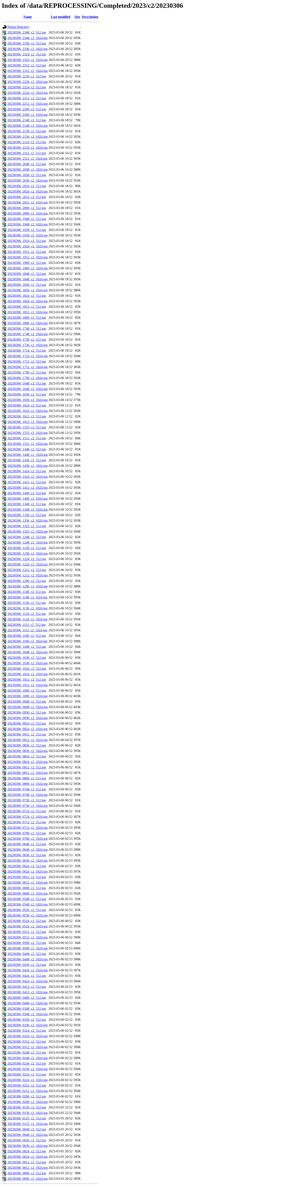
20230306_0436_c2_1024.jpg (27, 970)
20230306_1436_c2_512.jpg (26, 460)
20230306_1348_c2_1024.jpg (27, 509)
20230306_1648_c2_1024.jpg (27, 389)
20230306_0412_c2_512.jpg (26, 986)
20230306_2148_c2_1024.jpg (27, 125)
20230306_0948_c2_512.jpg (26, 701)
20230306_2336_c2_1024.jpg (27, 49)
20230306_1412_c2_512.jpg (26, 482)
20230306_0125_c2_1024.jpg (27, 1124)
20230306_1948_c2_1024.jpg (27, 224)
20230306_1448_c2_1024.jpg (27, 454)
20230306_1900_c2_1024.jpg (27, 268)
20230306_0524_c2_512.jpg (26, 921)
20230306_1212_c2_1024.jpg (27, 575)
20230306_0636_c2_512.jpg (26, 855)
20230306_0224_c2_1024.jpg (27, 1080)
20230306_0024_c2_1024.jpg (27, 1156)
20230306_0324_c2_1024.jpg (27, 1036)
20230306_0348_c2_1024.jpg (27, 1014)
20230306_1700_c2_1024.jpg (27, 378)
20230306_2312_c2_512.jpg (26, 65)
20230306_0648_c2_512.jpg (26, 844)
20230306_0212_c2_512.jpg (26, 1085)
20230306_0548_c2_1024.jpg (27, 904)
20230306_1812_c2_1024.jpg (27, 312)
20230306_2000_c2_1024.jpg (27, 213)
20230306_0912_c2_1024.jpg (27, 740)
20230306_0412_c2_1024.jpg (27, 992)
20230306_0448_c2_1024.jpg (27, 959)
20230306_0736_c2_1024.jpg (27, 805)
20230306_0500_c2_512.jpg (26, 943)
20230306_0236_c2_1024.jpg (27, 1069)
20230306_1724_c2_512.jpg (26, 350)
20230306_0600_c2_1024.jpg (27, 893)
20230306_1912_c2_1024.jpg (27, 257)
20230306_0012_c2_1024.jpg (27, 1167)
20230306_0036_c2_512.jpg (26, 1140)
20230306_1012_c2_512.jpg (26, 679)
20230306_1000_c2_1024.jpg (27, 696)
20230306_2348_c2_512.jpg (26, 32)
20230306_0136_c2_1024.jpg (27, 1113)
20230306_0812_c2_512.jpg (26, 767)
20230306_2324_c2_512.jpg (26, 54)
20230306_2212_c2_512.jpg (26, 98)
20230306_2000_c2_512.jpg (26, 208)
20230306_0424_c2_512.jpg (26, 975)
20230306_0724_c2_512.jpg (26, 811)
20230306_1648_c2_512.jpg (26, 383)
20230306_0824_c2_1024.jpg (27, 762)
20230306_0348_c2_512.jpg (26, 1008)
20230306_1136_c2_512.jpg (26, 603)
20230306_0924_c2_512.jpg (26, 723)
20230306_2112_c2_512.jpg (26, 153)
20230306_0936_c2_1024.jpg (27, 718)
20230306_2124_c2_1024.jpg (27, 147)
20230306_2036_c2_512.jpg (26, 175)
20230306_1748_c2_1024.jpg (27, 334)
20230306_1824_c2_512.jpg (26, 295)
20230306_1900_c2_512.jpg (26, 263)
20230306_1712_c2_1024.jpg (27, 367)
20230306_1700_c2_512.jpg (26, 372)
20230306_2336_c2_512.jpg (26, 43)
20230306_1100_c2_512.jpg (26, 635)
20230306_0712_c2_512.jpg (26, 822)
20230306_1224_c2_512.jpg (26, 559)
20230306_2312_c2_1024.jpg (27, 71)
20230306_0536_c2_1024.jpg (27, 915)
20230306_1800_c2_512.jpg (26, 317)
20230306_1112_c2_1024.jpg (27, 630)
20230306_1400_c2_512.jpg (26, 493)
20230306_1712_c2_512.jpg (26, 361)
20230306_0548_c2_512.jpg (26, 899)
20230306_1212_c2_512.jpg (26, 570)
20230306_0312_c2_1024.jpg (27, 1047)
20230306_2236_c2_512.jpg (26, 76)
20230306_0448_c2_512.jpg (26, 954)
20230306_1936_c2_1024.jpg (27, 235)
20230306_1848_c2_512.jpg (26, 273)
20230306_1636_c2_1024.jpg (27, 400)
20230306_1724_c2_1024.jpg (27, 356)
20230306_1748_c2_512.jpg (26, 328)
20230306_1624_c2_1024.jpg (27, 411)
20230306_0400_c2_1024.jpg (27, 1003)
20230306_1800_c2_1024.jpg (27, 323)
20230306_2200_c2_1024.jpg (27, 114)
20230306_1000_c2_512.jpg (26, 690)
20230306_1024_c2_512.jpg (26, 668)
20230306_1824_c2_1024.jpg (27, 301)
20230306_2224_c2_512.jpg (26, 87)
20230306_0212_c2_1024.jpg (27, 1091)
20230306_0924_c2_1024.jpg (27, 729)
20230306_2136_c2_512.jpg (26, 131)
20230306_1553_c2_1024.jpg (27, 433)
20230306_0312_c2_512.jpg (26, 1041)
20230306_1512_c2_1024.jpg (27, 444)
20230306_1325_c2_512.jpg (26, 526)
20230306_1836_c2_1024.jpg (27, 290)
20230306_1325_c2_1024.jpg (27, 531)
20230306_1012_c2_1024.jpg (27, 685)
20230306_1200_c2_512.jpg (26, 581)
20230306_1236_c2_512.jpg (26, 548)
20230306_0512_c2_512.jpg (26, 932)
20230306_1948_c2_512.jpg (26, 219)
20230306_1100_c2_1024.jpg (27, 641)
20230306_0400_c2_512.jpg (26, 997)
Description (90, 17)
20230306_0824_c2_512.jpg (26, 756)
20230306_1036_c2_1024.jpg (27, 663)
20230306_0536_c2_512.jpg (26, 910)
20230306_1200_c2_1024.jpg (27, 586)
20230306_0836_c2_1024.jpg (27, 751)
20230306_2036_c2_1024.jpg (27, 180)
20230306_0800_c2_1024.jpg (27, 784)
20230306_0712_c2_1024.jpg (27, 827)
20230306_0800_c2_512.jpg (26, 778)
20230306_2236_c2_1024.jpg (27, 82)
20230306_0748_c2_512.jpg (26, 789)
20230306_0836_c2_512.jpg (26, 745)
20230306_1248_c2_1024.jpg (27, 542)
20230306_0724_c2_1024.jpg (27, 816)
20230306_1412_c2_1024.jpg (27, 487)
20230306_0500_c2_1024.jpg (27, 948)
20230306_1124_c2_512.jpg (26, 614)
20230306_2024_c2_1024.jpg (27, 191)
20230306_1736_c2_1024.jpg (27, 345)
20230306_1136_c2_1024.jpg (27, 608)
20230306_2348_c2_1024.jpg (27, 38)
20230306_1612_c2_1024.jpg (27, 422)
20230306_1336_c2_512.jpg (26, 515)
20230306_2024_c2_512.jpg (26, 186)
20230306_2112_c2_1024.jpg (27, 158)
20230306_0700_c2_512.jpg (26, 833)
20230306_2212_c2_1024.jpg (27, 103)
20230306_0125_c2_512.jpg (26, 1118)
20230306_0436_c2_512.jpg (26, 965)
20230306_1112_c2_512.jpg (26, 624)
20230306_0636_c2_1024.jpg (27, 860)
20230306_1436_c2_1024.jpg (27, 465)
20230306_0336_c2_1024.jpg (27, 1025)
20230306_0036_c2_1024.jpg (27, 1146)
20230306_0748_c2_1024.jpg (27, 794)
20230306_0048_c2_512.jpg (26, 1129)
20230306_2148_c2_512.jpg (26, 120)
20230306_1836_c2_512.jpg (26, 284)
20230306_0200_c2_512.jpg (26, 1096)
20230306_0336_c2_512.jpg (26, 1019)
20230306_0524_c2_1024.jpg (27, 926)
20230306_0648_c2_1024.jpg (27, 849)
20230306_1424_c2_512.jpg (26, 471)
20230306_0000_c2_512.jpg (26, 1173)
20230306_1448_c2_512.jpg (26, 449)
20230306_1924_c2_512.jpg (26, 241)
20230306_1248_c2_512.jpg (26, 537)
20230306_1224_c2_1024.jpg (27, 564)
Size (77, 17)
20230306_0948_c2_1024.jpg (27, 707)
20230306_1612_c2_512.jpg (26, 416)
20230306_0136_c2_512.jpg (26, 1107)
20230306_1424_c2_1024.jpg (27, 476)
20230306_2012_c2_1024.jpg (27, 202)
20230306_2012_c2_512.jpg (26, 197)
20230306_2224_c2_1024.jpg (27, 92)
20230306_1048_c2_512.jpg (26, 646)
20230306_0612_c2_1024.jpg (27, 882)
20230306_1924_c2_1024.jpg (27, 246)
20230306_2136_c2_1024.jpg (27, 136)
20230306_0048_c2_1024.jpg (27, 1135)
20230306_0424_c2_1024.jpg (27, 981)
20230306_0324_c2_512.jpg (26, 1030)
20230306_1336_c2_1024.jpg (27, 520)
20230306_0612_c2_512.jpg (26, 877)
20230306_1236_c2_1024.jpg (27, 553)
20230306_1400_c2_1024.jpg (27, 498)
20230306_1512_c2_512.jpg (26, 438)
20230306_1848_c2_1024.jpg (27, 279)
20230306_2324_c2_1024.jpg (27, 60)
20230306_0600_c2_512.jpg (26, 888)
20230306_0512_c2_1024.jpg (27, 937)
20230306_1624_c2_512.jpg (26, 405)
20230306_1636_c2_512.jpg (26, 394)
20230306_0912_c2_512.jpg (26, 734)
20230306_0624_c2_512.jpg (26, 866)
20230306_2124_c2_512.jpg (26, 142)
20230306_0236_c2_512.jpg (26, 1063)
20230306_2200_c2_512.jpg (26, 109)
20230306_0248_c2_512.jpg (26, 1052)
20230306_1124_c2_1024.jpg (27, 619)
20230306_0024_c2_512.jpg (26, 1151)
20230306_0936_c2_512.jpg (26, 712)
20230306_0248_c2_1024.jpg (27, 1058)
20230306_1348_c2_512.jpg (26, 504)
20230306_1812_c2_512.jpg (26, 306)
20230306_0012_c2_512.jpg (26, 1162)
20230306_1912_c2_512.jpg (26, 252)
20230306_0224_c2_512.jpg (26, 1074)
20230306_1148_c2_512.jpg (26, 592)
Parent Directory (18, 27)
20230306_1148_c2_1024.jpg (27, 597)
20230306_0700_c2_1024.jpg (27, 838)
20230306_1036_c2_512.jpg (26, 657)
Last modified (60, 17)
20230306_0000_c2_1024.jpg (27, 1178)
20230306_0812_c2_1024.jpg (27, 773)
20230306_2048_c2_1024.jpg (27, 169)
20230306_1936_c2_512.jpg (26, 230)
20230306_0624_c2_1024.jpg (27, 871)
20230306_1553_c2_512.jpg (26, 427)
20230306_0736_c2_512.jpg (26, 800)
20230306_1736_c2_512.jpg (26, 339)
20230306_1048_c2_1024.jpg (27, 652)
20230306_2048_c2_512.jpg (26, 164)
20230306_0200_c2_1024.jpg (27, 1102)
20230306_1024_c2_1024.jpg (27, 674)
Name (27, 17)
